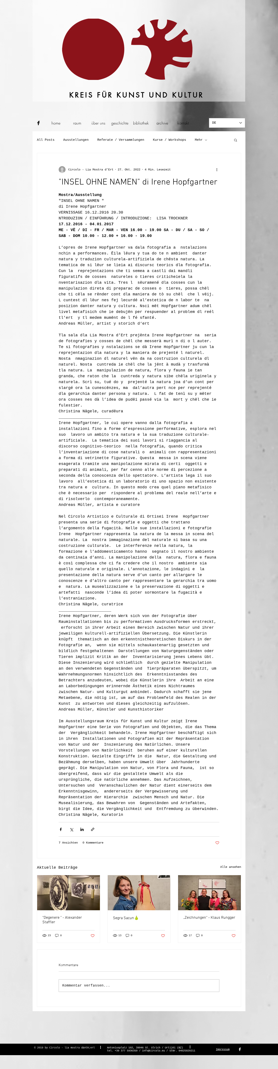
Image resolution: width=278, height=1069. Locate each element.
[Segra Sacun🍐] (139, 892)
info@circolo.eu (153, 1050)
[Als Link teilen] (93, 829)
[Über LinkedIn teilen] (82, 829)
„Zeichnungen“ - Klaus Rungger (209, 917)
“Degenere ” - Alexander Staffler (62, 920)
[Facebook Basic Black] (38, 123)
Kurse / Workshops (169, 140)
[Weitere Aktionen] (216, 169)
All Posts (46, 140)
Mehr (199, 140)
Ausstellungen (76, 140)
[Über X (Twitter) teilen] (71, 829)
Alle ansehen (230, 867)
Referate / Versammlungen (120, 140)
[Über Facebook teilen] (61, 829)
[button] (235, 140)
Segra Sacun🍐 (126, 918)
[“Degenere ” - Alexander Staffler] (68, 892)
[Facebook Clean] (240, 1049)
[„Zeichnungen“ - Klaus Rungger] (209, 892)
